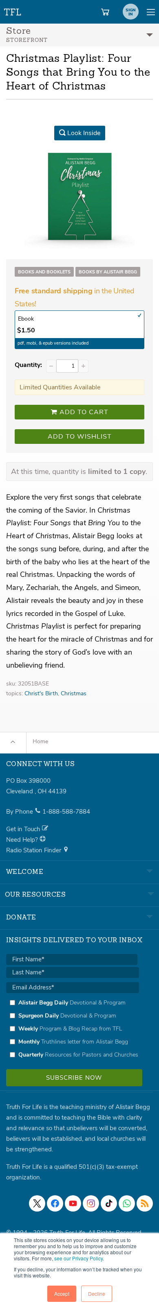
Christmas (73, 693)
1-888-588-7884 (66, 812)
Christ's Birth (41, 693)
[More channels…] (145, 1203)
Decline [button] (96, 1293)
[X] (37, 1203)
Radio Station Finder (34, 850)
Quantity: (28, 364)
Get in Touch (24, 829)
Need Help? (23, 840)
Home (40, 741)
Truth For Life (13, 10)
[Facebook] (55, 1203)
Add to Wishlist (80, 436)
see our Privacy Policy (78, 1258)
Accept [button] (61, 1293)
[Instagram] (91, 1203)
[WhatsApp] (127, 1203)
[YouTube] (73, 1203)
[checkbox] (72, 1028)
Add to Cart (82, 412)
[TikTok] (109, 1203)
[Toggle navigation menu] (151, 12)
